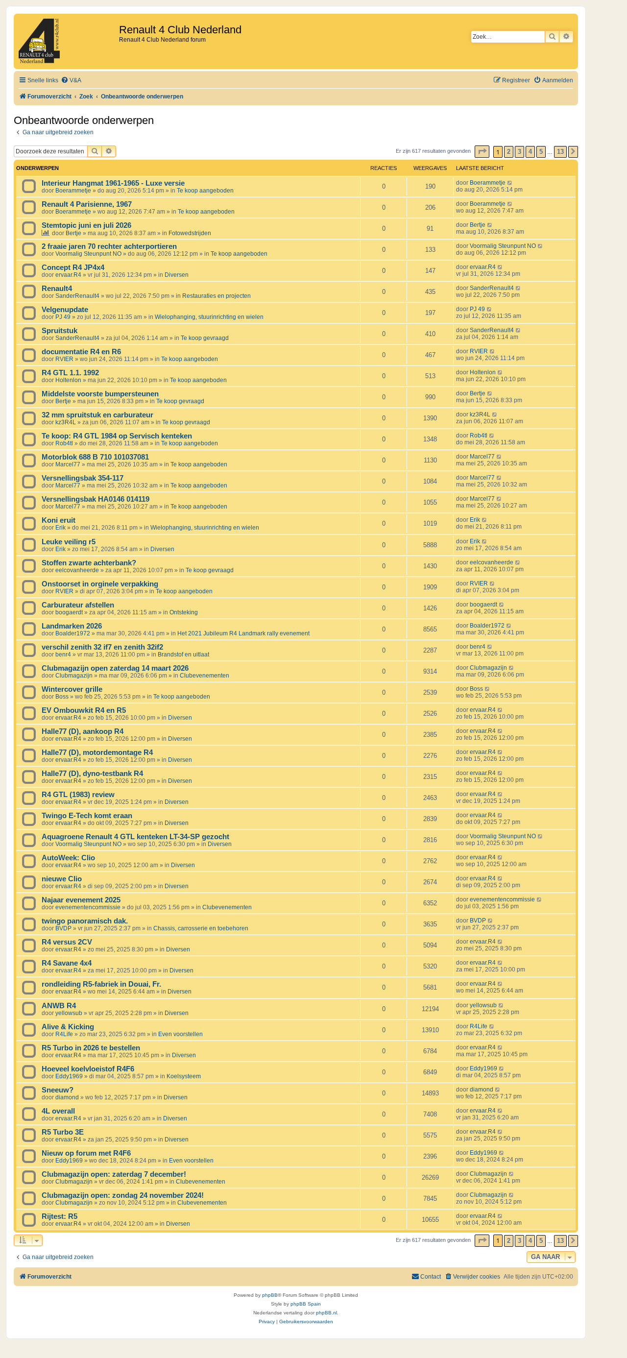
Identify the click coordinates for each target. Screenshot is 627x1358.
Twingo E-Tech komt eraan (87, 816)
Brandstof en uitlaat (183, 654)
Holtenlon (68, 380)
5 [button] (541, 151)
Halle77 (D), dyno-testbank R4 (92, 773)
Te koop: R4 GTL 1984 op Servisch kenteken (117, 436)
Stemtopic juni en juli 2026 (86, 225)
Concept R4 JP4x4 (73, 267)
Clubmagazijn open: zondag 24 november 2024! (123, 1195)
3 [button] (519, 151)
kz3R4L (65, 422)
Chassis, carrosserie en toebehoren (200, 928)
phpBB (270, 1295)
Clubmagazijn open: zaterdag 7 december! (114, 1174)
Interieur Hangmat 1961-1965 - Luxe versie (113, 183)
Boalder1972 (72, 633)
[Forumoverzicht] (67, 41)
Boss (62, 696)
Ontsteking (183, 612)
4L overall (58, 1111)
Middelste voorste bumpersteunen (100, 394)
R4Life (64, 1034)
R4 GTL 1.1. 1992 (70, 373)
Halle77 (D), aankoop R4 (82, 731)
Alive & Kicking (68, 1027)
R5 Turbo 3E (63, 1132)
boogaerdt (69, 612)
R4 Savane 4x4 (67, 963)
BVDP (63, 928)
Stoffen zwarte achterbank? (89, 563)
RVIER (64, 359)
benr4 (63, 654)
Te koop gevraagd (205, 338)
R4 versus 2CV (67, 942)
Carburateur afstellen (78, 605)
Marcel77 (67, 464)
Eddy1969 (69, 1076)
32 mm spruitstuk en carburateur (97, 415)
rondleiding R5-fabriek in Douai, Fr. (101, 984)
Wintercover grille (72, 689)
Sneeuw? (57, 1090)
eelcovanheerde (77, 570)
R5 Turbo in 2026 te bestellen (91, 1048)
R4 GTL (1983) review (78, 795)
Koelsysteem (184, 1076)
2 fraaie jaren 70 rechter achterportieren (109, 246)
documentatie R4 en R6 (81, 352)
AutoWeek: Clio (68, 858)
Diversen (177, 274)
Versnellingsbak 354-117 (82, 478)
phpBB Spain (305, 1304)
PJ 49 (63, 317)
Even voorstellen (180, 1034)
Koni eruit (58, 520)
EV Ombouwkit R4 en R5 (84, 710)
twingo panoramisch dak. (85, 921)
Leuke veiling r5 (69, 542)
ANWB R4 (59, 1006)
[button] (482, 152)
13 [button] (560, 151)
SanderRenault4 (77, 295)
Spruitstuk (59, 331)
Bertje (73, 233)
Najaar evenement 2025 (81, 900)
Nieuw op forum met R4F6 (86, 1153)
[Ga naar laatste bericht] (510, 182)
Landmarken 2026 (72, 626)
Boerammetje (73, 190)
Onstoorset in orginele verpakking (100, 584)
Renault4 (57, 288)
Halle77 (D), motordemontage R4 (97, 752)
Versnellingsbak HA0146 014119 (95, 499)
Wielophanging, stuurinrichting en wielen (209, 317)
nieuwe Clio (62, 879)
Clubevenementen (204, 675)
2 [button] (508, 151)
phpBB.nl (326, 1312)
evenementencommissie (88, 907)
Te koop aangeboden (205, 190)
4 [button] (530, 151)
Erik (60, 527)
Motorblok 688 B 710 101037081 (95, 457)
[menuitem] (71, 80)
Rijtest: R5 (59, 1216)
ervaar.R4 (68, 274)
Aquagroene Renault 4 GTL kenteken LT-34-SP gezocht (135, 837)
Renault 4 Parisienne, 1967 (87, 204)
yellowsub (68, 1013)
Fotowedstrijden (190, 233)
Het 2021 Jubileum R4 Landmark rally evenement (243, 633)
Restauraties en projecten (216, 295)
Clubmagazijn (74, 675)
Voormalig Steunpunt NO (88, 253)
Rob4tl (64, 443)
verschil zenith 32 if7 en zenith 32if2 (102, 647)
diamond (67, 1097)
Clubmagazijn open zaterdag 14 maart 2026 (115, 668)
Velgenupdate (65, 310)
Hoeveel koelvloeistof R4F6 (88, 1069)
